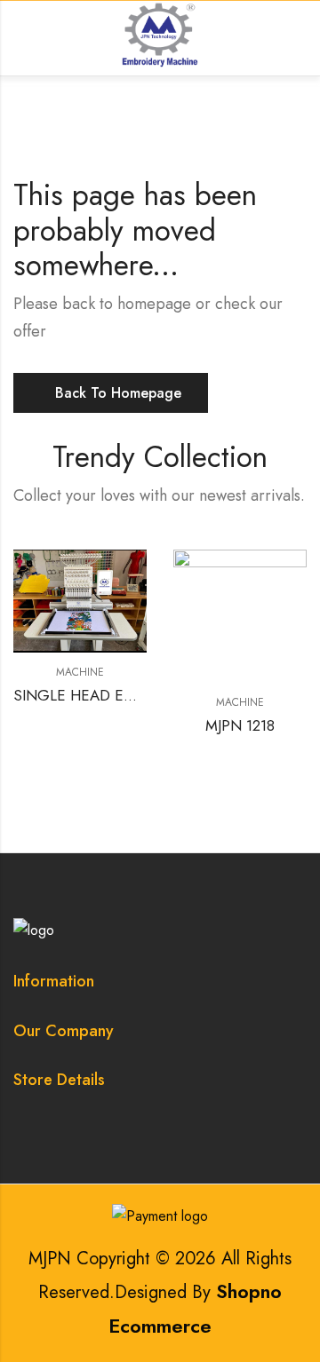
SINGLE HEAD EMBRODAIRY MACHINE (145, 695)
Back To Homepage (118, 393)
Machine (80, 672)
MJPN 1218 (240, 725)
